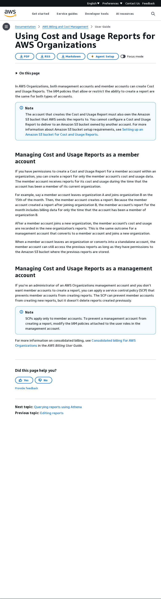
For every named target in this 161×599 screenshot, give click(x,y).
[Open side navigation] (6, 26)
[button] (27, 73)
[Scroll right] (137, 13)
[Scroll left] (28, 13)
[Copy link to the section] (11, 155)
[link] (102, 27)
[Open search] (153, 13)
